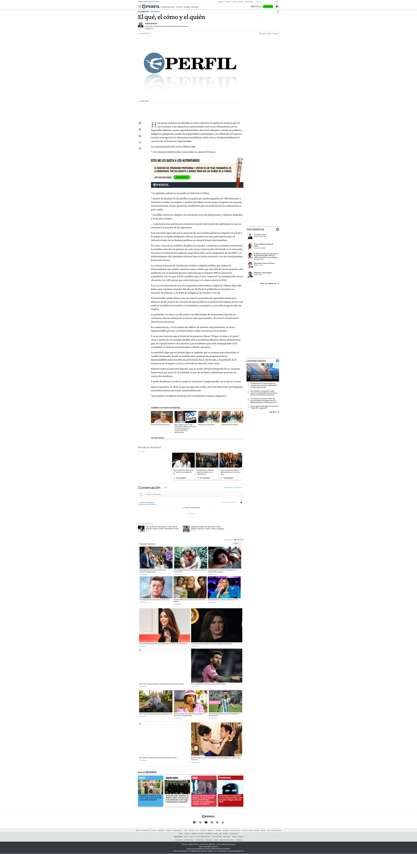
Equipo (216, 840)
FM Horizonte (233, 833)
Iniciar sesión (228, 487)
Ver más (273, 412)
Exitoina (256, 830)
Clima (185, 830)
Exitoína (240, 1)
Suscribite (268, 6)
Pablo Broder (151, 23)
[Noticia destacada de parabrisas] (230, 778)
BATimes (225, 833)
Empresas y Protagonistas (231, 830)
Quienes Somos (189, 840)
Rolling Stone (217, 837)
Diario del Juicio (276, 830)
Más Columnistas (268, 283)
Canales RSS (179, 840)
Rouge (216, 833)
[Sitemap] (223, 822)
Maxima (240, 837)
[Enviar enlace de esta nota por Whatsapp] (140, 136)
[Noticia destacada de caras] (204, 778)
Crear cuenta (238, 487)
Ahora (138, 830)
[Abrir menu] (139, 6)
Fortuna (201, 833)
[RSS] (217, 822)
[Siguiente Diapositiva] (241, 468)
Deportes (191, 830)
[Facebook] (194, 822)
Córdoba (203, 830)
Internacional (177, 830)
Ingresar (257, 6)
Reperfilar (210, 830)
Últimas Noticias (168, 7)
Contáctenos (199, 840)
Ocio (197, 830)
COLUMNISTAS (143, 12)
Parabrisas (208, 833)
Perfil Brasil (249, 1)
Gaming (263, 830)
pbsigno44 (149, 28)
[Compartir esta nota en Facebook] (140, 123)
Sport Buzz (226, 837)
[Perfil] (151, 772)
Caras (234, 1)
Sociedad (194, 7)
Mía (220, 833)
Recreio (234, 837)
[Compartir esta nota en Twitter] (140, 129)
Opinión (187, 7)
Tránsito (239, 840)
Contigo (192, 837)
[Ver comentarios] (277, 12)
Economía (161, 830)
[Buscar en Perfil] (277, 2)
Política (179, 7)
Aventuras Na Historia (203, 837)
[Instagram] (212, 822)
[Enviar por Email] (140, 142)
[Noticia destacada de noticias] (150, 778)
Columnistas (255, 229)
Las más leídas (256, 360)
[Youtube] (206, 822)
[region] (190, 513)
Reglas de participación (227, 840)
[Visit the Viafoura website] (238, 540)
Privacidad (209, 840)
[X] (200, 822)
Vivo (268, 830)
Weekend (194, 833)
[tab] (147, 502)
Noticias (228, 1)
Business (220, 1)
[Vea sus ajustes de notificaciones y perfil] (277, 6)
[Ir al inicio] (151, 6)
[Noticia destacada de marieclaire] (177, 778)
